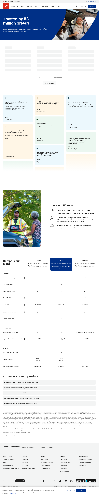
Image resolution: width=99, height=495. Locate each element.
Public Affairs (44, 459)
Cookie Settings (92, 486)
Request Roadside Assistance (12, 1)
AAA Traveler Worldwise (85, 462)
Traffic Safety (63, 459)
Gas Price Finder (45, 468)
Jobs (4, 462)
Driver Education (64, 471)
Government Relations (47, 462)
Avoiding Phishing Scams (28, 468)
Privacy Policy (56, 486)
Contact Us (25, 459)
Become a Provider (8, 465)
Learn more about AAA (9, 459)
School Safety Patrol (65, 462)
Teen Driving (63, 465)
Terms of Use (63, 486)
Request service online (28, 447)
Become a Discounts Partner (11, 468)
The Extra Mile (82, 465)
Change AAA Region (83, 486)
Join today (19, 481)
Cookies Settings (70, 490)
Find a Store (25, 465)
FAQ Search (25, 462)
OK (81, 490)
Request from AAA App (47, 447)
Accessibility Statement (73, 486)
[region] (49, 491)
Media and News (45, 465)
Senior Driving (63, 468)
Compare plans (49, 83)
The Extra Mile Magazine (85, 459)
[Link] (43, 480)
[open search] (76, 6)
